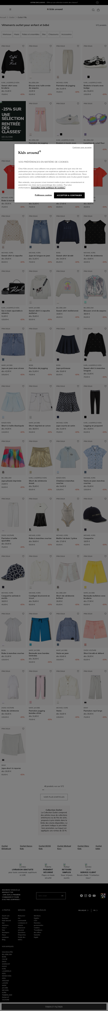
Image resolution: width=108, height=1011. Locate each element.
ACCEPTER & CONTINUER (69, 195)
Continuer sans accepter (82, 147)
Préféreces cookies (43, 195)
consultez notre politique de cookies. (48, 188)
